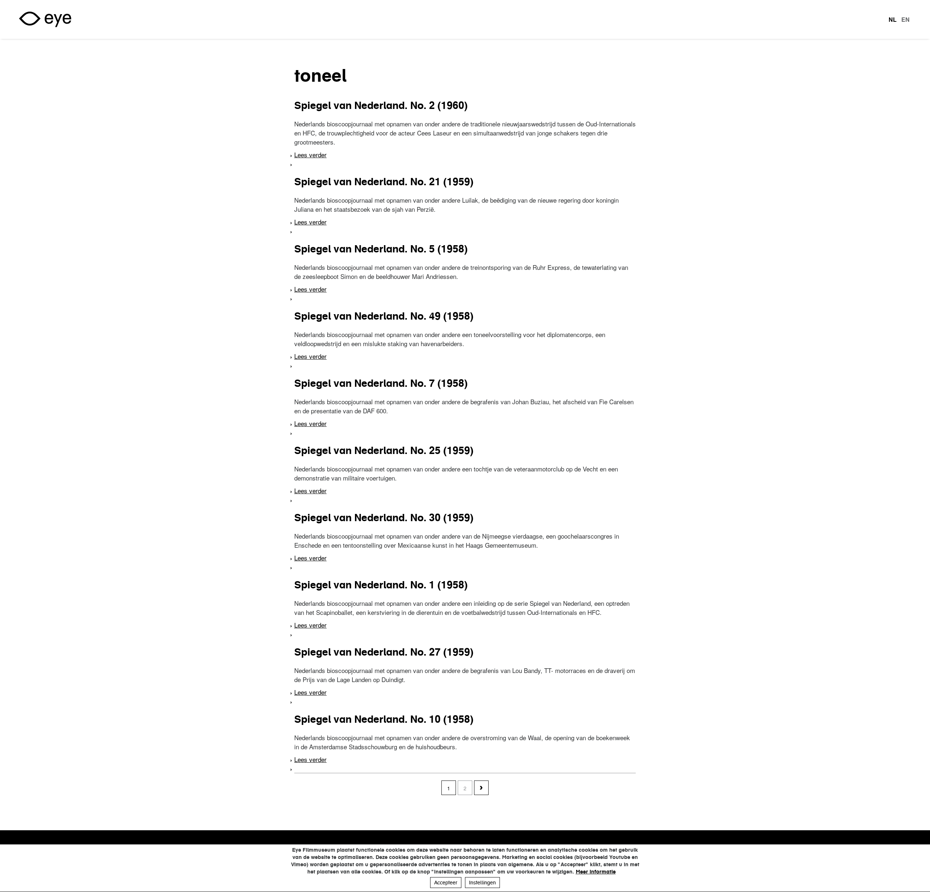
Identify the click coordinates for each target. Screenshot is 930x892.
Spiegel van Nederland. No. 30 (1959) (383, 517)
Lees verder (310, 154)
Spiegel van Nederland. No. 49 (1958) (383, 316)
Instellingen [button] (482, 882)
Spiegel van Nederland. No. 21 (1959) (383, 181)
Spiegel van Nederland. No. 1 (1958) (381, 584)
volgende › (481, 788)
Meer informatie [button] (596, 871)
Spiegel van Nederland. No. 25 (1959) (383, 450)
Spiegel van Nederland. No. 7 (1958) (381, 383)
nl (893, 19)
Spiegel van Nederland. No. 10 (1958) (383, 719)
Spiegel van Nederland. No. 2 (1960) (381, 105)
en (905, 19)
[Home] (45, 19)
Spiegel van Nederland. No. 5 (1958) (381, 248)
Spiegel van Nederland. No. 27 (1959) (383, 651)
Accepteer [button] (445, 882)
